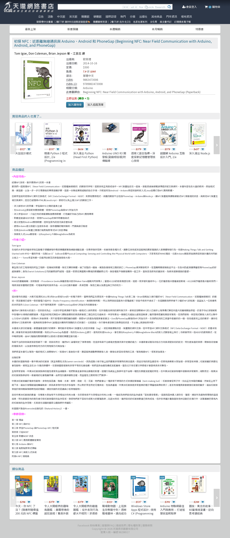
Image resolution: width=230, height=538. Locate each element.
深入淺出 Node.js (199, 153)
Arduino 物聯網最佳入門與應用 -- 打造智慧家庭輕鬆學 (172, 509)
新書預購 (72, 29)
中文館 (61, 16)
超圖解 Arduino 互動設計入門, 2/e (172, 155)
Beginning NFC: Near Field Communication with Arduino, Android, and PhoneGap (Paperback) (142, 92)
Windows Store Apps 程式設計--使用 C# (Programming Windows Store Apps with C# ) (143, 513)
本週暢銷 (115, 29)
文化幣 (153, 21)
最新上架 (30, 29)
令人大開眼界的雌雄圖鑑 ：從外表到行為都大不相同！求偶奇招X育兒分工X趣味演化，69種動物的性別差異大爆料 (85, 515)
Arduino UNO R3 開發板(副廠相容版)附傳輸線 (114, 157)
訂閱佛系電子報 (182, 21)
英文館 (73, 16)
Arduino (88, 88)
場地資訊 (186, 16)
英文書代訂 (166, 21)
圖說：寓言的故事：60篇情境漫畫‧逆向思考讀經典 (201, 509)
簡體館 (85, 16)
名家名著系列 (140, 21)
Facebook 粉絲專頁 (89, 525)
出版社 (143, 16)
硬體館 (97, 16)
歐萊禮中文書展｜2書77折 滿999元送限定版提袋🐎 (63, 21)
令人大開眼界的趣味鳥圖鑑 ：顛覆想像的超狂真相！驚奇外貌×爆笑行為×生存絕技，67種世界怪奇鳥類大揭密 (56, 515)
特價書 (199, 29)
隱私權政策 (134, 525)
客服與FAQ (108, 525)
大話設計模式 (23, 153)
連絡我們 (121, 525)
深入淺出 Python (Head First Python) (85, 155)
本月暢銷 (157, 29)
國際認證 (111, 16)
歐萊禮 (87, 59)
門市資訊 (171, 16)
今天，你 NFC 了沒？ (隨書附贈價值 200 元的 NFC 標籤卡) (27, 511)
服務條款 (147, 525)
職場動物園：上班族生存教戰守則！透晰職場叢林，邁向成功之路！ (114, 511)
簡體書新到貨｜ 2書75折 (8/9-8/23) (111, 21)
